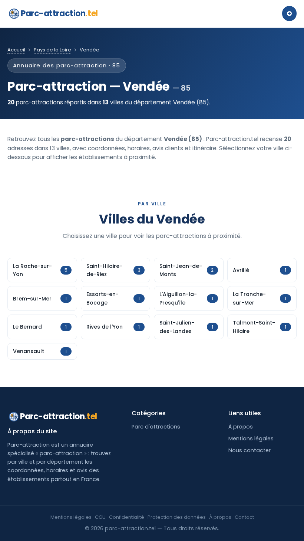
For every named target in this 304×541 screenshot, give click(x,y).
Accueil (16, 49)
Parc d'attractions (156, 426)
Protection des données (177, 517)
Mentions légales (251, 438)
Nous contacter (249, 450)
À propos (240, 426)
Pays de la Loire (52, 49)
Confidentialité (126, 517)
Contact (244, 517)
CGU (100, 517)
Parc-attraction (59, 13)
